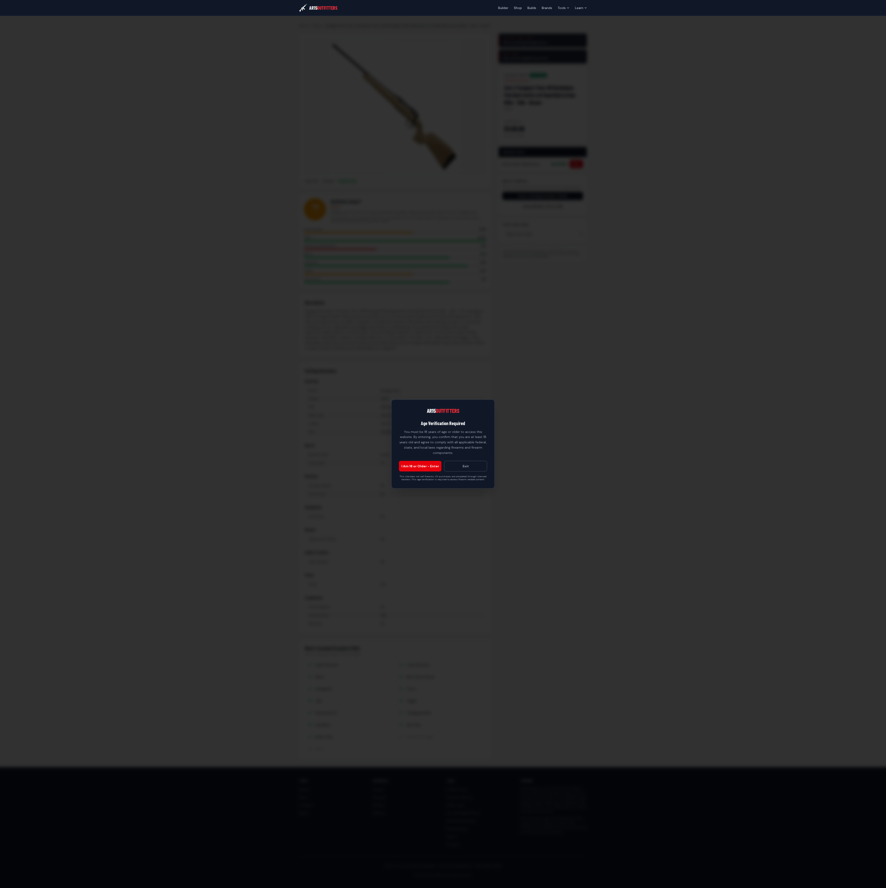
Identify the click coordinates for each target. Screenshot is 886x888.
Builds (531, 8)
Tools (562, 8)
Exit (466, 466)
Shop (518, 8)
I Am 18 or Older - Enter (420, 466)
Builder (503, 8)
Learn (579, 8)
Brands (547, 8)
